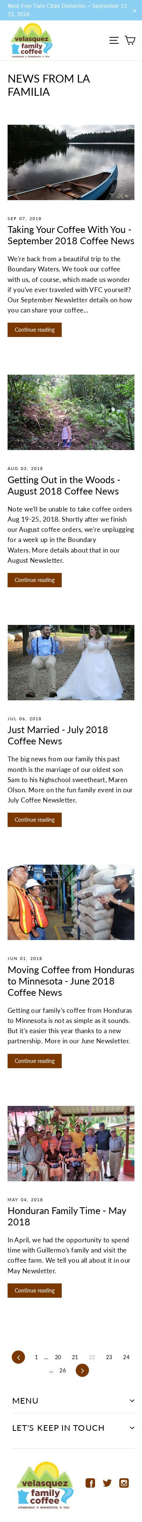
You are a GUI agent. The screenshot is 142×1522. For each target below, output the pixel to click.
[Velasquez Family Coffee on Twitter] (107, 1482)
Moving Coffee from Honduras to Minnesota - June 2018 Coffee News (71, 981)
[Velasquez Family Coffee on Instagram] (124, 1482)
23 (109, 1357)
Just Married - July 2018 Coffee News (58, 735)
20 (58, 1357)
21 (75, 1357)
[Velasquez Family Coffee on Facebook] (90, 1482)
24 (126, 1357)
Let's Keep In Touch (58, 1427)
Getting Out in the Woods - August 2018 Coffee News (64, 485)
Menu (25, 1400)
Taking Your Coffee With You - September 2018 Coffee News (71, 235)
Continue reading (35, 329)
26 (62, 1370)
